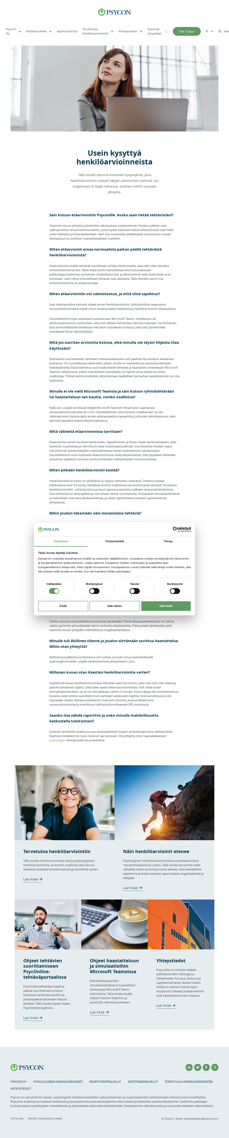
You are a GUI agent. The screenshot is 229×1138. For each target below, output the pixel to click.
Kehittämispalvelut (143, 1082)
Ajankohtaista (67, 31)
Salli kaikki (166, 605)
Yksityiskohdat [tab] (114, 541)
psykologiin (57, 740)
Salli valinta (114, 605)
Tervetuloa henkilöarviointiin (95, 31)
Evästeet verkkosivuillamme (45, 1118)
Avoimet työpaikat (155, 31)
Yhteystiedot (128, 31)
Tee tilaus (187, 31)
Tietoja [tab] (168, 541)
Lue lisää (30, 879)
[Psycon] (114, 12)
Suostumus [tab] (61, 541)
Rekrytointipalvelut (105, 1082)
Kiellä (63, 605)
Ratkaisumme (36, 31)
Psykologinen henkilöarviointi (57, 1082)
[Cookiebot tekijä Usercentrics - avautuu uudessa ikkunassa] (175, 529)
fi (207, 31)
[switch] (94, 591)
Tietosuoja (17, 1118)
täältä (91, 412)
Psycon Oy (11, 31)
